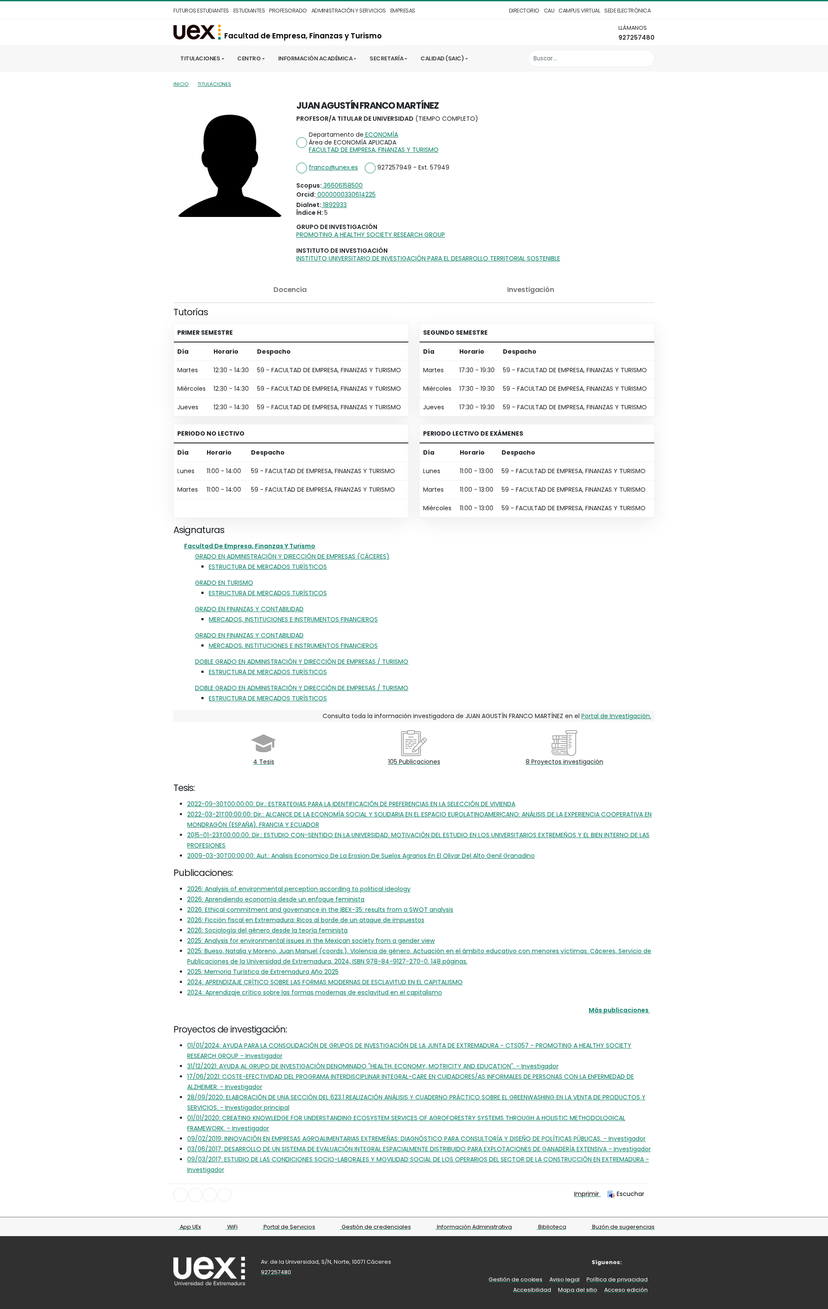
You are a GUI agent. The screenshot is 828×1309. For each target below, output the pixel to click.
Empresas (402, 10)
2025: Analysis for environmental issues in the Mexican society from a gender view (311, 940)
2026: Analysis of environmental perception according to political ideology (299, 889)
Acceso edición (626, 1289)
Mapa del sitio (577, 1289)
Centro (248, 58)
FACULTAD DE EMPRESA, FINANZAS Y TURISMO (374, 149)
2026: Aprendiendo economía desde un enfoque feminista (275, 899)
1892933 (334, 205)
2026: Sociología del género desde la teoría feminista (267, 930)
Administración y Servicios (348, 10)
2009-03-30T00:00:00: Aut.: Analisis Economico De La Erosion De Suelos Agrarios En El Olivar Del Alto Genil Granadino (361, 855)
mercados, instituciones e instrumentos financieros (293, 619)
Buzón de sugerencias (623, 1227)
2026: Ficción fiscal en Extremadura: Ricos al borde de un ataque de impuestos (305, 920)
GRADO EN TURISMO (224, 582)
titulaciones (214, 84)
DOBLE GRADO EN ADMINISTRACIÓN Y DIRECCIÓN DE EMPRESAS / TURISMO (301, 661)
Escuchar (630, 1194)
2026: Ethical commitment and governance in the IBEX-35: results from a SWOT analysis (320, 909)
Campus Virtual (579, 10)
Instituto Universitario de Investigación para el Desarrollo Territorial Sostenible (428, 258)
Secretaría (386, 58)
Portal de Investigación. (616, 716)
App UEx (190, 1227)
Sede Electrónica (627, 10)
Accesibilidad (532, 1289)
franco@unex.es (333, 167)
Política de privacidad (617, 1279)
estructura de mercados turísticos (268, 566)
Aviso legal (564, 1279)
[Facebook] (636, 1262)
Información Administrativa (474, 1227)
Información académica (315, 58)
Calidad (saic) (442, 58)
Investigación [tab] (530, 290)
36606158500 (342, 185)
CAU (549, 10)
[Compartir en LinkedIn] (210, 1195)
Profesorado (288, 10)
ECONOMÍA (381, 134)
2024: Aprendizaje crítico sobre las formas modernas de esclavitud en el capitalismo (314, 992)
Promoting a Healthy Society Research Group (370, 234)
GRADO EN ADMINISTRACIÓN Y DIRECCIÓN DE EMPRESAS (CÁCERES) (292, 556)
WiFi (232, 1227)
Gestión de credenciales (375, 1227)
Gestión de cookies (516, 1279)
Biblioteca (551, 1227)
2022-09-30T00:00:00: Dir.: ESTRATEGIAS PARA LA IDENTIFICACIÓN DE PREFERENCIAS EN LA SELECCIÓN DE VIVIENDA (351, 804)
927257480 (636, 37)
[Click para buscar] (646, 58)
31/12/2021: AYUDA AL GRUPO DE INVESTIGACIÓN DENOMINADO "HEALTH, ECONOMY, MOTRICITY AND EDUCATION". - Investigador (372, 1066)
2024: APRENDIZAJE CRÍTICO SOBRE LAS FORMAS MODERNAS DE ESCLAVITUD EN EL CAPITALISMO (325, 982)
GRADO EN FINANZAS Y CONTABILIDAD (249, 609)
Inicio (180, 84)
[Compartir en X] (195, 1195)
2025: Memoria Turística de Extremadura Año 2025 (263, 971)
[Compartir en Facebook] (180, 1195)
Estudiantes (249, 10)
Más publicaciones (619, 1010)
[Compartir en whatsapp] (224, 1195)
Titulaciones (200, 58)
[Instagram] (649, 1262)
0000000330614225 (346, 194)
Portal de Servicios (288, 1227)
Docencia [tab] (289, 290)
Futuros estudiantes (201, 10)
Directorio (524, 10)
